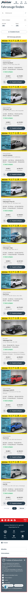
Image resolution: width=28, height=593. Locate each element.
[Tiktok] (14, 520)
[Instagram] (2, 520)
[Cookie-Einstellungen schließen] (24, 560)
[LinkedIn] (5, 520)
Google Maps (7, 582)
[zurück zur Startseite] (6, 2)
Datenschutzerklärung (17, 588)
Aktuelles (4, 549)
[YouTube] (11, 520)
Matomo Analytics (8, 577)
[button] (21, 2)
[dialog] (14, 575)
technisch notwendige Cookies (11, 575)
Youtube (6, 580)
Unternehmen (5, 553)
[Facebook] (8, 520)
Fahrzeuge (4, 557)
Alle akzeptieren (18, 585)
